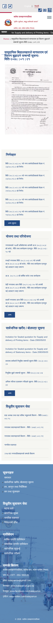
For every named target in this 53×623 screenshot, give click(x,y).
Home (6, 39)
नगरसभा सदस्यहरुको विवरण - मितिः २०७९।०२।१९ (23, 427)
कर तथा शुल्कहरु (12, 491)
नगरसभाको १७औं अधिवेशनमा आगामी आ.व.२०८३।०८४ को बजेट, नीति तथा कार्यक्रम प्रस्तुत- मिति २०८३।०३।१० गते (26, 248)
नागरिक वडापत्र (11, 517)
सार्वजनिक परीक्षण (12, 553)
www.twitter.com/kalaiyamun (23, 596)
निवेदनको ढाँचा (11, 522)
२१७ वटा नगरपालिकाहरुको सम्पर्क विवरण (19, 453)
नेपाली (36, 6)
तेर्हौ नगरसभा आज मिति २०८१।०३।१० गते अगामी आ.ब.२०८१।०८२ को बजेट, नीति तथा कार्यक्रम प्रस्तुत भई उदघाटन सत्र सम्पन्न (26, 287)
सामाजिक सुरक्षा (11, 513)
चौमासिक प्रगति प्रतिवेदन (16, 544)
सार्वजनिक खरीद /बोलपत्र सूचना (19, 482)
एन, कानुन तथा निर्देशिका (15, 486)
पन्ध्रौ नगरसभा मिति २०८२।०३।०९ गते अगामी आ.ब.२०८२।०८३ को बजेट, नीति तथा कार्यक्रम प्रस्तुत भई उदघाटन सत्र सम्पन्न (26, 263)
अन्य (9, 315)
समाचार (7, 477)
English (27, 6)
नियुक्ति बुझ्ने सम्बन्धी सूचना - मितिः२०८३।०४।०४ (24, 373)
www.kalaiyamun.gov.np (22, 585)
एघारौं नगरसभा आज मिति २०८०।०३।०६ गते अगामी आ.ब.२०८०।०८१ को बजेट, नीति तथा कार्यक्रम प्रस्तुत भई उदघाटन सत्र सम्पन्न (26, 303)
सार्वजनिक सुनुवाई (12, 548)
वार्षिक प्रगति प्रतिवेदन (14, 539)
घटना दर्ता (8, 508)
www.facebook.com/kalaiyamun (25, 591)
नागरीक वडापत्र (10, 445)
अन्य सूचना (12, 223)
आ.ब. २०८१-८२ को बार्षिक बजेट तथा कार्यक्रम (22, 276)
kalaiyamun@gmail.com (19, 580)
